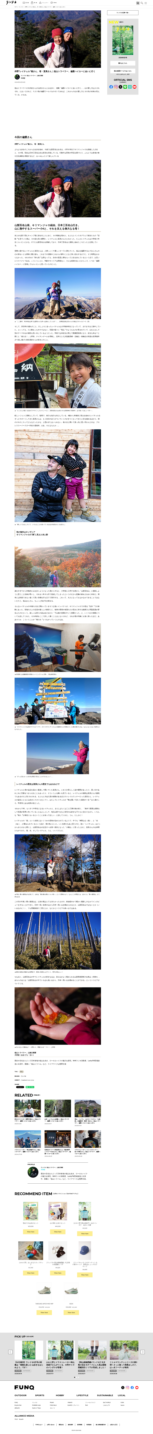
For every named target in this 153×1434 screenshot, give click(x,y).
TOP (16, 7)
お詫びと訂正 (114, 1424)
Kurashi (21, 1419)
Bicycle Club (18, 1405)
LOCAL (121, 1395)
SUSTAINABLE (105, 1395)
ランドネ (21, 7)
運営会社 (61, 1424)
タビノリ (52, 1408)
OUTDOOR (26, 1370)
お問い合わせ (50, 1424)
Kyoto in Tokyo (36, 1408)
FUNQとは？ (39, 1424)
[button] (10, 1352)
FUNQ (16, 1402)
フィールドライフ (90, 1402)
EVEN (122, 1402)
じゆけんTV (106, 1405)
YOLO (16, 1419)
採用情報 (79, 1424)
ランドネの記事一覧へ (123, 12)
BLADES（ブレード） (74, 1405)
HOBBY (60, 1395)
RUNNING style (36, 1405)
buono (122, 1405)
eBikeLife (17, 1408)
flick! (86, 1405)
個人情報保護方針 (101, 1424)
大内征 (43, 1169)
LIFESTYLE (82, 1395)
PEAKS (52, 1402)
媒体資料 (70, 1424)
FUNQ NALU (53, 1405)
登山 (21, 1071)
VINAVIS (70, 1402)
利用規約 (88, 1424)
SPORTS (39, 1395)
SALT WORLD (107, 1402)
